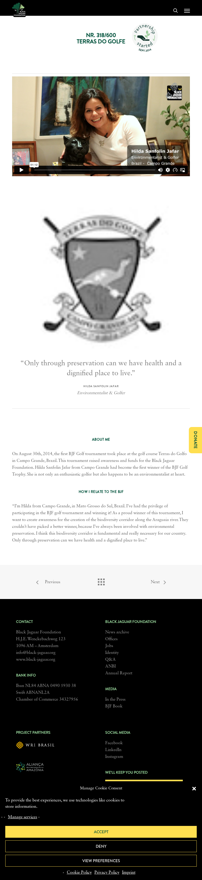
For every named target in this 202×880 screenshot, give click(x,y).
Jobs (109, 646)
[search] (175, 10)
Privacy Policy (106, 873)
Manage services (22, 817)
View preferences (101, 861)
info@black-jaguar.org (35, 653)
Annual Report (118, 673)
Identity (112, 653)
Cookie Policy (79, 873)
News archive (117, 632)
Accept (101, 832)
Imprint (128, 873)
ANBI (110, 666)
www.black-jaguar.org (35, 660)
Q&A (110, 660)
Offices (111, 639)
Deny (101, 846)
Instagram (114, 757)
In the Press (115, 699)
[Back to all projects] (101, 580)
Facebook (114, 743)
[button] (194, 788)
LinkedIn (113, 750)
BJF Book (114, 706)
